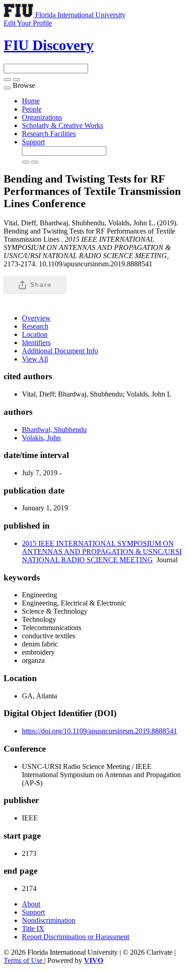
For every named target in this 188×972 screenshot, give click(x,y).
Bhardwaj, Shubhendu (54, 429)
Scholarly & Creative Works (62, 125)
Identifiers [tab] (36, 342)
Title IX (33, 928)
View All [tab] (35, 359)
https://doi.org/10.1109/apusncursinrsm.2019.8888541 (99, 731)
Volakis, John (41, 438)
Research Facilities (49, 133)
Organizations (42, 117)
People (32, 109)
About (31, 904)
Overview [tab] (36, 318)
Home (31, 101)
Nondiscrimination (48, 920)
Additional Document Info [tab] (60, 351)
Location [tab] (34, 334)
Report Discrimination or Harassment (75, 937)
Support (33, 142)
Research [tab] (35, 326)
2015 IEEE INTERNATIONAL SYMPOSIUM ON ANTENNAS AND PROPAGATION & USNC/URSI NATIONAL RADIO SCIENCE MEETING (102, 551)
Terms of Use (24, 960)
